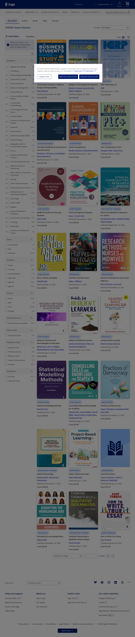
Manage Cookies (44, 76)
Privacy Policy (78, 71)
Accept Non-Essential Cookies (89, 76)
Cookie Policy (89, 71)
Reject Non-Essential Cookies (68, 76)
